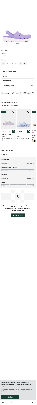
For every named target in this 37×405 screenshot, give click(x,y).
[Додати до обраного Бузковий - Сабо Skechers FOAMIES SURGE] (13, 112)
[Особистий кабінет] (32, 402)
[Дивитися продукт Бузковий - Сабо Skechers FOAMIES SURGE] (8, 119)
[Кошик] (18, 402)
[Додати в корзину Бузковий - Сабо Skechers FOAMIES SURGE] (13, 131)
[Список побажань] (25, 402)
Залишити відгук (18, 215)
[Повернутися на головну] (3, 402)
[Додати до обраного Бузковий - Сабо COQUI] (28, 112)
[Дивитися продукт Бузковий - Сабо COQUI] (24, 119)
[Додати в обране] (34, 2)
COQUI (4, 50)
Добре (10, 397)
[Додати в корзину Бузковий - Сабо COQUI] (28, 131)
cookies (23, 382)
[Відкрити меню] (10, 402)
